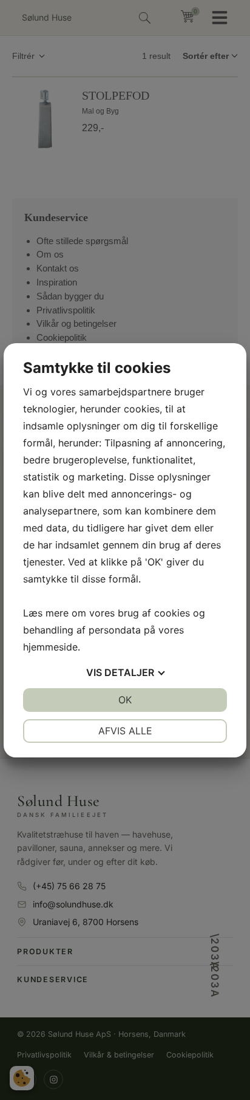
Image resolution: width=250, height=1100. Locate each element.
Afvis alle (125, 731)
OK (125, 700)
